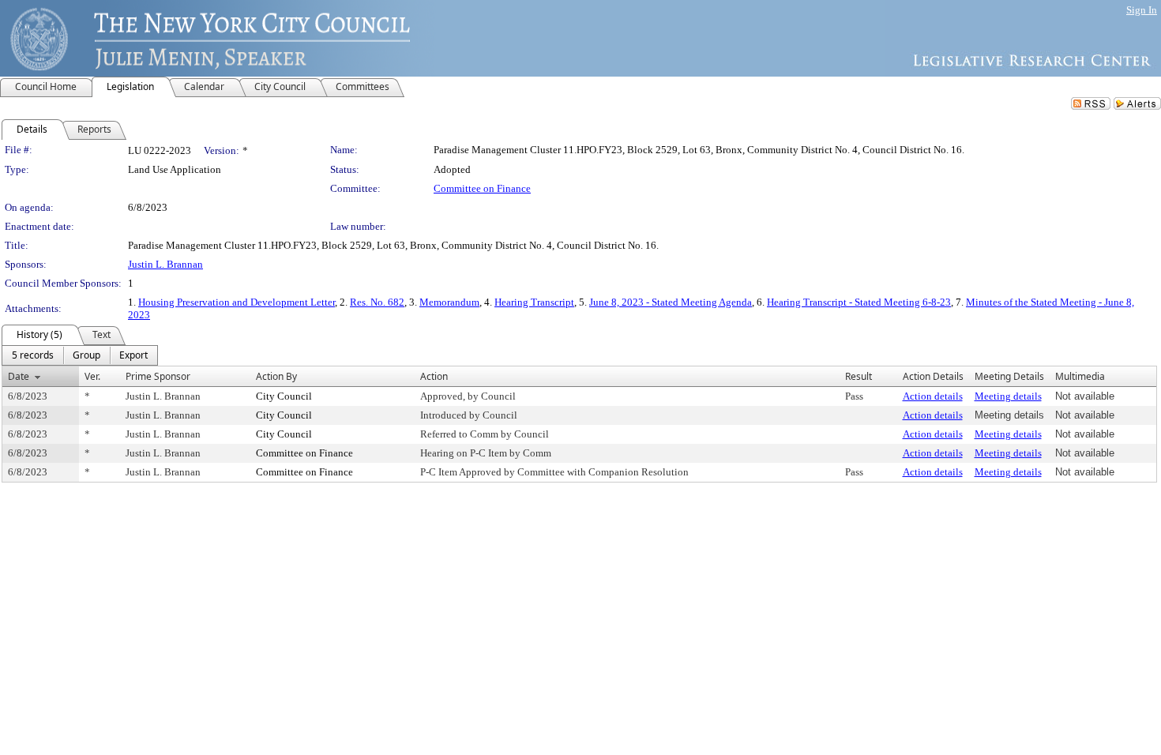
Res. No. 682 (377, 302)
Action (434, 376)
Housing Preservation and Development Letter (236, 302)
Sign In (1141, 10)
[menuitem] (32, 355)
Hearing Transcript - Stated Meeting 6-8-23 (859, 302)
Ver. (92, 376)
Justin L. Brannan (165, 264)
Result (858, 376)
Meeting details (1008, 396)
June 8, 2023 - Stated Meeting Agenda (670, 302)
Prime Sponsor (158, 376)
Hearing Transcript (534, 302)
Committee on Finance (482, 188)
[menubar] (80, 355)
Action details (933, 396)
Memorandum (449, 302)
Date (18, 376)
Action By (276, 376)
